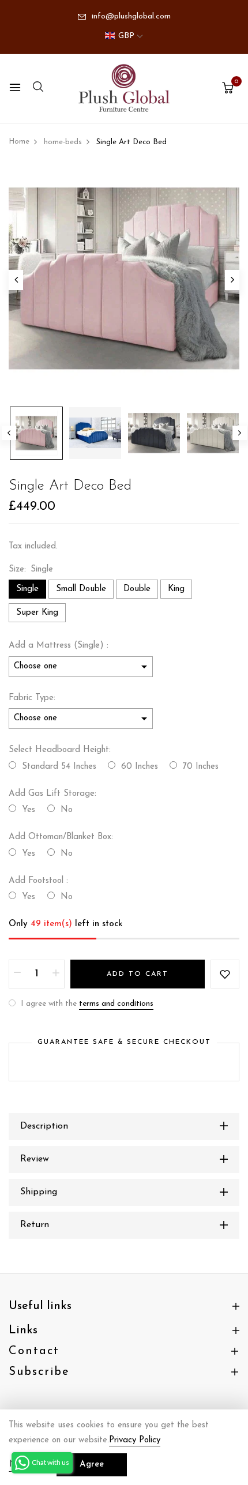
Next (239, 433)
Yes (28, 810)
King (176, 589)
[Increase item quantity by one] (56, 974)
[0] (228, 89)
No (67, 810)
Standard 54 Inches (59, 766)
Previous (9, 433)
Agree (92, 1464)
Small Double (81, 589)
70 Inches (201, 766)
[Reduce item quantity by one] (17, 974)
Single (27, 589)
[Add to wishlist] (225, 974)
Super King (37, 612)
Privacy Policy (134, 1440)
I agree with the (85, 1003)
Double (137, 589)
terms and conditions (116, 1003)
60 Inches (139, 766)
